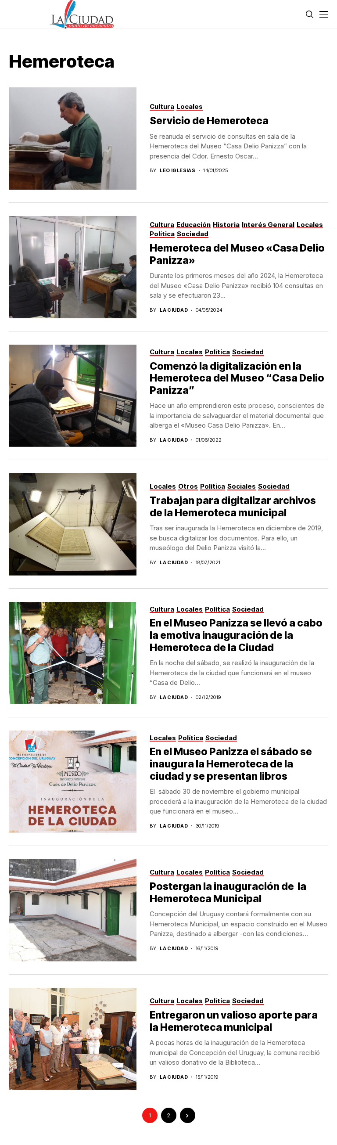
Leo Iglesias (177, 170)
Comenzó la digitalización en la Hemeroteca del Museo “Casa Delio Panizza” (237, 378)
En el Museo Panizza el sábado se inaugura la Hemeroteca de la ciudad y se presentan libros (231, 763)
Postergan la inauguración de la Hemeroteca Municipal (228, 892)
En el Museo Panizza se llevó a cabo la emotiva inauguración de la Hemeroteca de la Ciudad (236, 635)
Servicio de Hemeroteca (210, 121)
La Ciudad (174, 310)
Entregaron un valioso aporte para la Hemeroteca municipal (234, 1021)
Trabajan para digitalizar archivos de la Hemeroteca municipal (233, 506)
